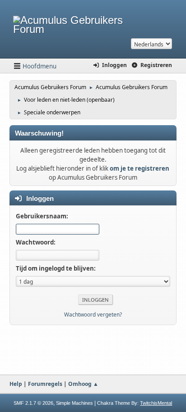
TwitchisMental (156, 403)
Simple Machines (74, 403)
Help (15, 384)
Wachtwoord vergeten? (93, 314)
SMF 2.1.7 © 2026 (33, 403)
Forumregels (45, 384)
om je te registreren (139, 168)
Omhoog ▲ (83, 384)
